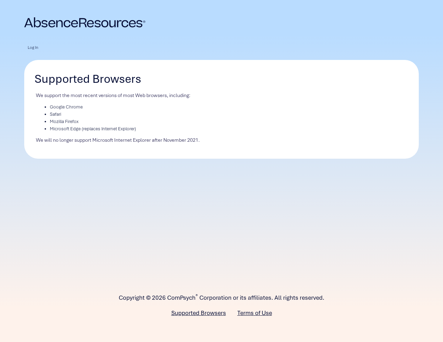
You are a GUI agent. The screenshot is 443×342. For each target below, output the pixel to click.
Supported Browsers (198, 313)
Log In (33, 47)
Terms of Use (254, 313)
